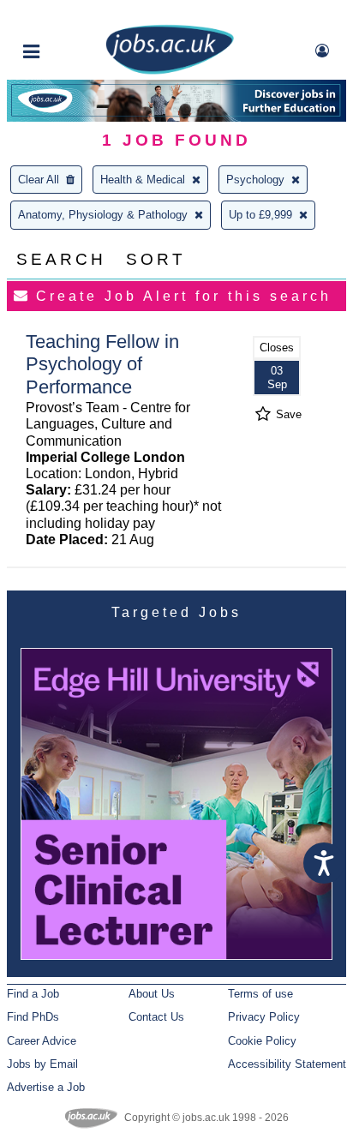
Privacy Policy (264, 1016)
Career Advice (41, 1040)
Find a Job (33, 993)
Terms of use (260, 993)
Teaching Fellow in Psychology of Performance (102, 365)
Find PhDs (33, 1016)
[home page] (169, 70)
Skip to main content (68, 15)
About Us (152, 993)
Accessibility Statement (287, 1064)
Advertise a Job (46, 1087)
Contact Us (156, 1016)
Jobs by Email (42, 1064)
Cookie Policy (262, 1040)
